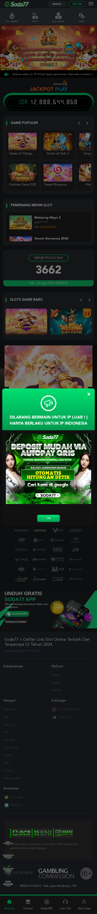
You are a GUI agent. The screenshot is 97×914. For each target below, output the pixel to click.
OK (48, 518)
